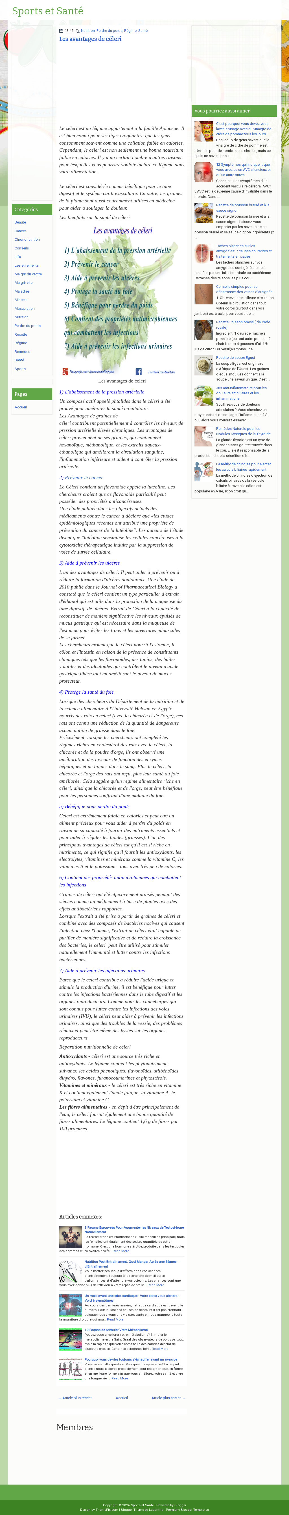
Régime (130, 30)
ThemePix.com (107, 1510)
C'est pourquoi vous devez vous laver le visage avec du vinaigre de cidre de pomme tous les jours (243, 128)
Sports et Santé (48, 11)
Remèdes (22, 352)
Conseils (22, 248)
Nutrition (88, 30)
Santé (143, 30)
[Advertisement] (122, 85)
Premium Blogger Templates (187, 1510)
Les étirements (27, 265)
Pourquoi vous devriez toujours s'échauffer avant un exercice (131, 1359)
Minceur (21, 300)
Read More (121, 1251)
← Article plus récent (75, 1398)
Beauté (20, 222)
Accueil (122, 1398)
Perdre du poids (109, 30)
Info (18, 257)
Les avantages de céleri (90, 39)
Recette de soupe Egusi (235, 357)
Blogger (180, 1505)
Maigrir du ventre (28, 274)
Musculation (25, 308)
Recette (21, 334)
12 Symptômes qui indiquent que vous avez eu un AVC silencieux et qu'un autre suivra (243, 169)
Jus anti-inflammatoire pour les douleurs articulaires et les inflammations (241, 393)
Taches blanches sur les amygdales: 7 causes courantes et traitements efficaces (244, 251)
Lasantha (156, 1510)
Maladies (22, 291)
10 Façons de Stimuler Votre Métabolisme (116, 1330)
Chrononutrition (27, 239)
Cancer (20, 231)
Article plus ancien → (169, 1398)
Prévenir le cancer (84, 477)
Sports (20, 369)
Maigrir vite (23, 282)
